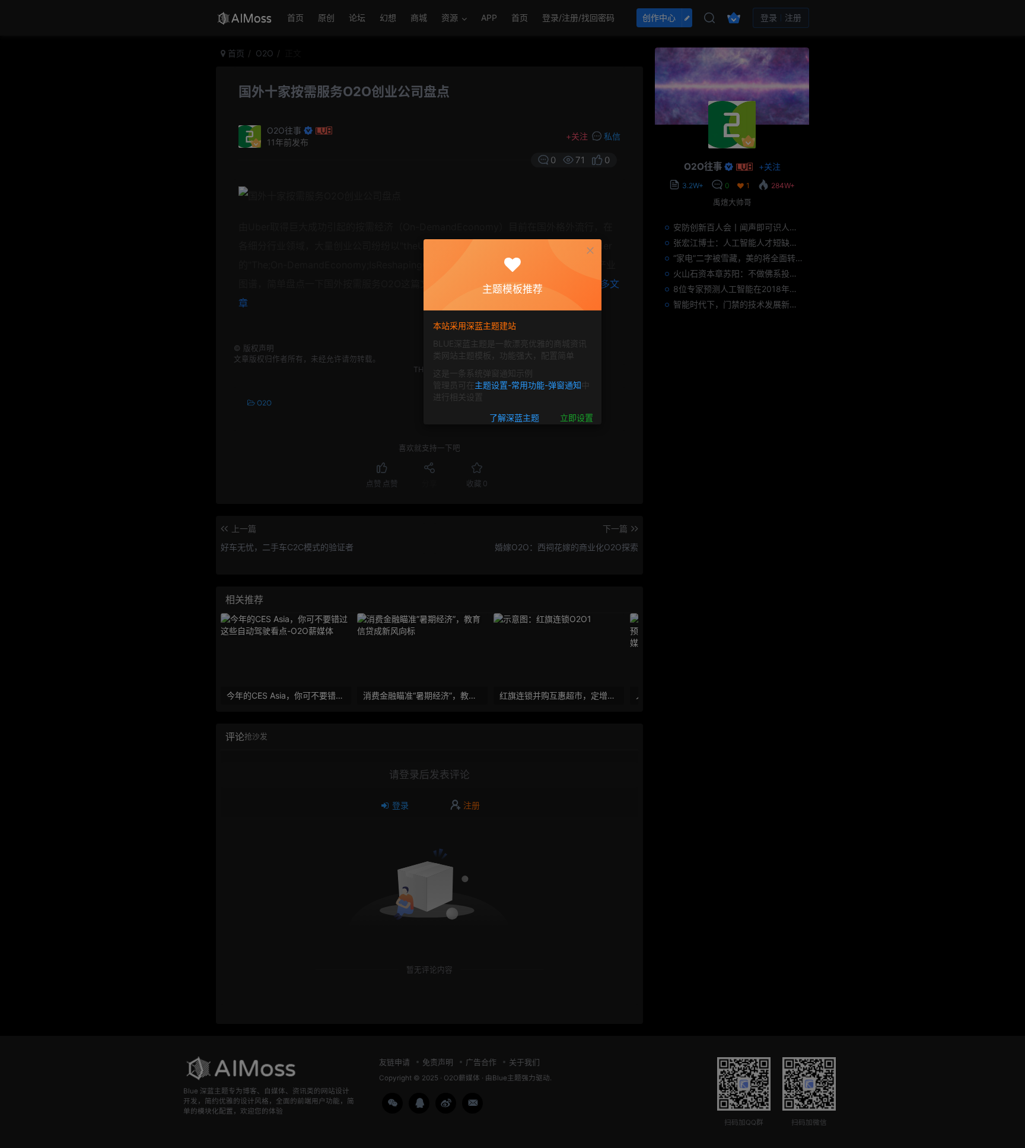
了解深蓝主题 (514, 418)
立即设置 (576, 418)
